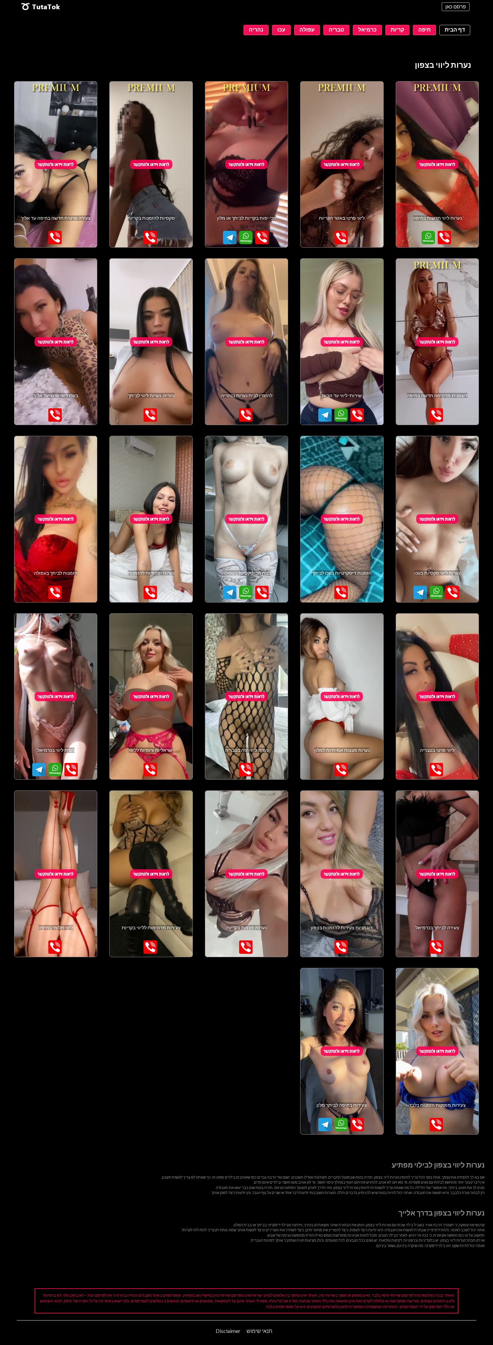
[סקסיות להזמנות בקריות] (151, 164)
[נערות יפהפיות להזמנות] (151, 519)
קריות (397, 29)
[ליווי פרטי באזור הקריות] (341, 164)
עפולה (307, 29)
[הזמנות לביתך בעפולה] (55, 519)
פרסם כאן (455, 6)
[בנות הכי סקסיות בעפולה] (246, 519)
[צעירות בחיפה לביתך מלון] (341, 1051)
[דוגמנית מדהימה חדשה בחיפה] (437, 341)
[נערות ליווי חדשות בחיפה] (437, 164)
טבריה (336, 29)
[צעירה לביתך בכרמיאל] (437, 873)
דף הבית (455, 29)
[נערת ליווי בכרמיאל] (55, 696)
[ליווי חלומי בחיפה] (55, 873)
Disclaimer (228, 1331)
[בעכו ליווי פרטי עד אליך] (55, 341)
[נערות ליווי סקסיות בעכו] (437, 519)
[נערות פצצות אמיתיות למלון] (341, 696)
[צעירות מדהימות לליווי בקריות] (151, 873)
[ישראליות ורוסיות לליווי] (151, 696)
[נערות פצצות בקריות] (246, 873)
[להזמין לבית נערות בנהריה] (246, 341)
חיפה (424, 29)
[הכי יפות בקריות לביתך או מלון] (246, 164)
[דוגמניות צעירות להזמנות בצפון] (341, 873)
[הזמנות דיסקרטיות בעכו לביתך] (341, 519)
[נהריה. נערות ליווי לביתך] (151, 341)
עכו (281, 29)
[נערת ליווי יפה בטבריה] (246, 696)
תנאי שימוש (259, 1331)
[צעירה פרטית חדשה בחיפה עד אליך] (55, 164)
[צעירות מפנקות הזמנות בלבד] (437, 1051)
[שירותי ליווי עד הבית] (341, 341)
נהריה (256, 29)
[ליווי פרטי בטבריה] (437, 696)
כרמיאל (367, 29)
